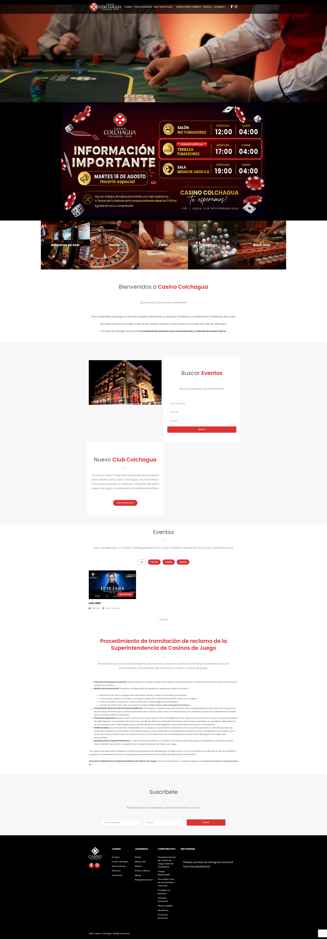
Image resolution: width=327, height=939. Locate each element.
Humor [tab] (168, 562)
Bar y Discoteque (163, 7)
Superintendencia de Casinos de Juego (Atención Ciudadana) (167, 862)
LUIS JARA (95, 603)
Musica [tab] (183, 562)
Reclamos (163, 910)
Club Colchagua (143, 7)
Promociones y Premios (188, 7)
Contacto (117, 875)
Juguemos (219, 7)
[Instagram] (236, 7)
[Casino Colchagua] (105, 6)
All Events (163, 620)
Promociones (119, 866)
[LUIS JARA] (112, 584)
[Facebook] (232, 7)
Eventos (207, 7)
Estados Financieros (163, 900)
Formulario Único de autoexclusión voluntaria (166, 882)
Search (201, 429)
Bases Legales (165, 905)
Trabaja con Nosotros (164, 892)
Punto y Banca (143, 870)
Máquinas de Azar (144, 879)
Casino (128, 7)
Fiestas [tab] (154, 562)
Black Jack (141, 861)
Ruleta (139, 866)
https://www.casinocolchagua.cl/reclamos (169, 705)
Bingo (138, 875)
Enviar (206, 822)
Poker (138, 857)
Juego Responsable (164, 873)
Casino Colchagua (112, 608)
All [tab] (141, 562)
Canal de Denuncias (163, 916)
